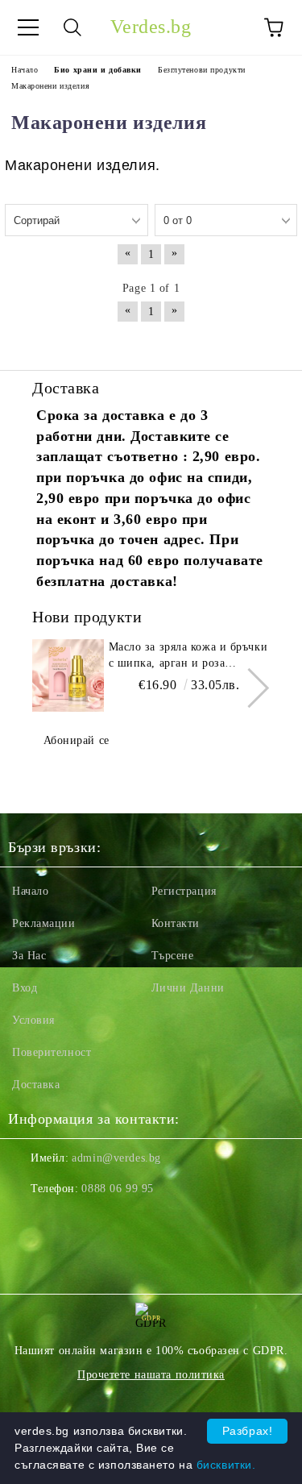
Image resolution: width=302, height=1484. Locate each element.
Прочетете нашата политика (151, 1375)
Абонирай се (76, 740)
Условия (33, 1020)
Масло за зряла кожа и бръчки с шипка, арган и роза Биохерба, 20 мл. (188, 656)
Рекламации (44, 923)
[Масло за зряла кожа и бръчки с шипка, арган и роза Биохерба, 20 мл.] (68, 675)
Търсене (172, 956)
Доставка (36, 1085)
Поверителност (51, 1052)
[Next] (249, 688)
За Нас (29, 956)
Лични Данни (188, 988)
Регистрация (184, 891)
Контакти (175, 923)
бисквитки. (226, 1464)
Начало (30, 891)
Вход (24, 988)
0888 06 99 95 (117, 1189)
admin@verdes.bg (116, 1158)
